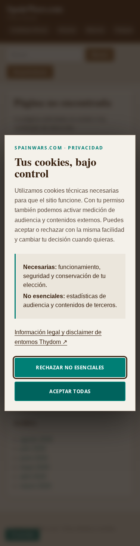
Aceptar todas (70, 391)
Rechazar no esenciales (70, 367)
